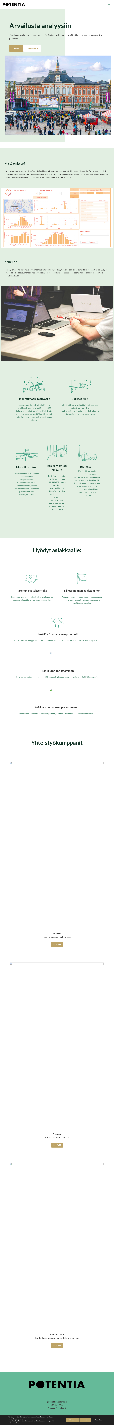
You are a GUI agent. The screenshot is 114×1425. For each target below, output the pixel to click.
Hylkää (85, 1420)
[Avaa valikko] (109, 4)
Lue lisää (57, 944)
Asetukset (98, 1420)
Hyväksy (72, 1420)
